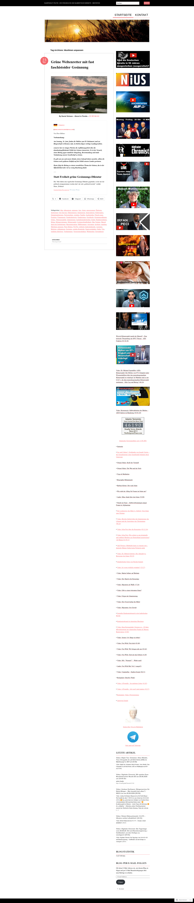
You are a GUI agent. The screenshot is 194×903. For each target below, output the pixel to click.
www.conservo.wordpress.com (64, 129)
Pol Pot (75, 227)
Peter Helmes (68, 227)
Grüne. (53, 220)
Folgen (120, 882)
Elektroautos (99, 213)
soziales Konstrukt (78, 229)
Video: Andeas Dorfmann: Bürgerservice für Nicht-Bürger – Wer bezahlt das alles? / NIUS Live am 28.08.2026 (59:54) (132, 791)
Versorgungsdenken (79, 231)
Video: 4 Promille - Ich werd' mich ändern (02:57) (133, 689)
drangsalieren (90, 213)
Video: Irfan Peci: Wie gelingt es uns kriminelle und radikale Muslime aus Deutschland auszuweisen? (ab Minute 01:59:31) (132, 537)
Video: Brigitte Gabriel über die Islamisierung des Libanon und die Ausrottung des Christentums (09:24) (132, 521)
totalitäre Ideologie (57, 231)
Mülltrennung (82, 224)
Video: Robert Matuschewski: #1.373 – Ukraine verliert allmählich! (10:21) (130, 817)
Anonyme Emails (122, 700)
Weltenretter (90, 231)
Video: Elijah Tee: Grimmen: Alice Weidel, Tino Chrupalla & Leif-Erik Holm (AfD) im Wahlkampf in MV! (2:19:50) (132, 760)
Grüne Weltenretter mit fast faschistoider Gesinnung (72, 64)
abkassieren (67, 210)
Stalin (99, 229)
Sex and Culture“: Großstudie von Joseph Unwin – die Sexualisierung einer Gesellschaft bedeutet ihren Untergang (132, 454)
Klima (53, 222)
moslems (97, 224)
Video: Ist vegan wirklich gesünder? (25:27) (131, 567)
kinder (93, 220)
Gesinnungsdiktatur (100, 217)
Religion (53, 229)
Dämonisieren (72, 213)
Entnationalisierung (57, 215)
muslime (104, 224)
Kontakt (141, 14)
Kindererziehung (101, 220)
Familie (82, 215)
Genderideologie (71, 217)
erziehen (76, 215)
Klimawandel (72, 222)
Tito (103, 229)
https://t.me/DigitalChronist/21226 (125, 783)
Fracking (54, 217)
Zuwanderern (99, 231)
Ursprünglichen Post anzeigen (61, 190)
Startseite (123, 14)
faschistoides (90, 215)
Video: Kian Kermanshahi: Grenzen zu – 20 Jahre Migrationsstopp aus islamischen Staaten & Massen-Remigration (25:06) (132, 629)
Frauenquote (61, 217)
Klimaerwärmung (61, 222)
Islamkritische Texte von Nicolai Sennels (130, 562)
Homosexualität (61, 220)
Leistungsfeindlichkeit (84, 222)
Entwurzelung (68, 215)
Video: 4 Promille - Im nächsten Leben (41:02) (132, 683)
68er (61, 210)
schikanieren (61, 229)
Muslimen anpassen (57, 227)
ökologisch (54, 213)
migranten (90, 224)
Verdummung (68, 231)
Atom (84, 210)
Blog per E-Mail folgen (131, 863)
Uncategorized (56, 242)
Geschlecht (90, 217)
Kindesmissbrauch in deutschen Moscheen (130, 621)
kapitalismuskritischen (83, 220)
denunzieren (81, 213)
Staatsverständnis (90, 229)
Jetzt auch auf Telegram (132, 745)
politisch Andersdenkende (87, 227)
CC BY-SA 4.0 (94, 116)
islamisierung (71, 220)
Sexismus (69, 229)
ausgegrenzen (90, 210)
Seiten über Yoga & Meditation (133, 727)
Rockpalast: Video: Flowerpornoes (128, 695)
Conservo (61, 125)
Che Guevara (63, 213)
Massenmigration (71, 224)
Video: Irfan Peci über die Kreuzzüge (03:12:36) (132, 529)
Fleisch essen (99, 215)
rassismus (99, 227)
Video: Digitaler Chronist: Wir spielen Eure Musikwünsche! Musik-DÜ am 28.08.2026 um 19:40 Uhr (132, 776)
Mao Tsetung (96, 222)
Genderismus (82, 217)
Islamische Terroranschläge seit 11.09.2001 (133, 441)
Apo (79, 210)
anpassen (74, 210)
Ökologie (99, 210)
